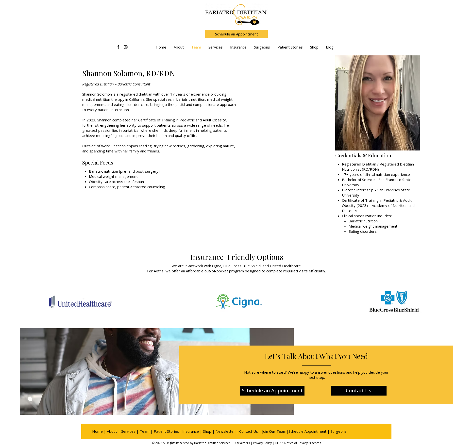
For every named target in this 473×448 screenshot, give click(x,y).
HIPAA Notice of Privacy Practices (298, 443)
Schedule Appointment (307, 431)
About (112, 431)
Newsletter (225, 431)
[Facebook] (118, 47)
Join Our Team (274, 431)
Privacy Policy (262, 443)
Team (145, 431)
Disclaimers (242, 443)
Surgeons (339, 431)
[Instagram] (125, 47)
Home (97, 431)
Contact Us (248, 431)
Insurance (190, 431)
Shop (207, 431)
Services (128, 431)
